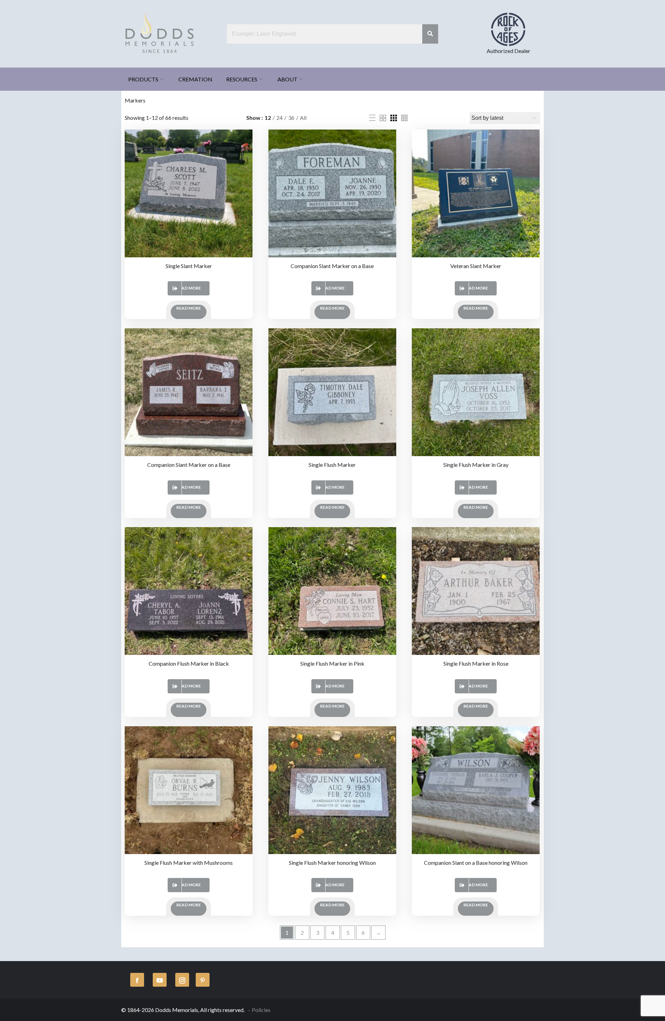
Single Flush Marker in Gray (475, 464)
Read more (188, 288)
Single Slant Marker (189, 266)
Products (143, 79)
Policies (261, 1009)
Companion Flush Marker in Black (189, 663)
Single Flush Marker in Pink (332, 663)
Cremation (195, 79)
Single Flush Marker (332, 464)
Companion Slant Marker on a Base (332, 266)
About (287, 79)
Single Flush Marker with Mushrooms (188, 862)
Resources (241, 79)
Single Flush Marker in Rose (475, 663)
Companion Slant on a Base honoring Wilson (475, 862)
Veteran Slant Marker (475, 266)
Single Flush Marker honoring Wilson (332, 862)
